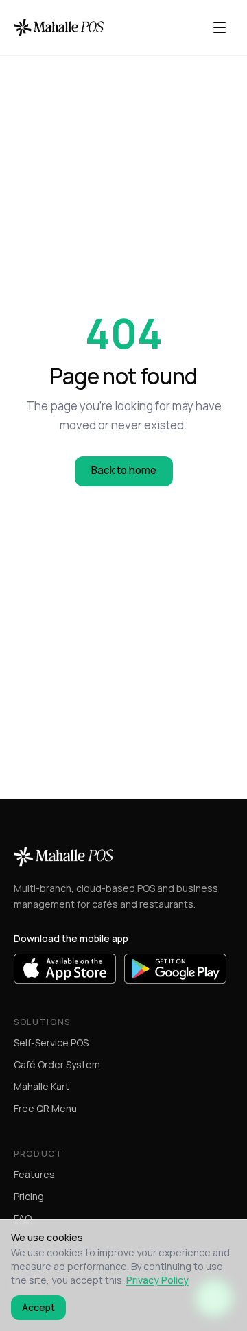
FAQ (23, 1218)
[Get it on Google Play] (175, 969)
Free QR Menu (45, 1108)
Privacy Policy (157, 1279)
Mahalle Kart (41, 1086)
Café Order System (57, 1064)
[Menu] (219, 27)
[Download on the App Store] (65, 969)
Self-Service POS (51, 1042)
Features (34, 1174)
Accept (38, 1307)
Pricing (29, 1196)
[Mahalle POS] (59, 27)
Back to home (123, 470)
